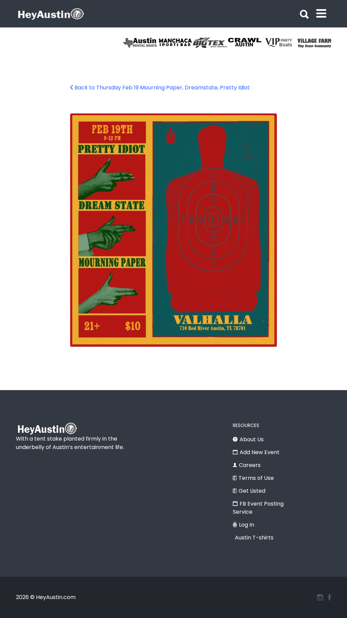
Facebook (329, 597)
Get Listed (252, 491)
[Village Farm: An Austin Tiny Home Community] (315, 43)
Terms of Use (256, 478)
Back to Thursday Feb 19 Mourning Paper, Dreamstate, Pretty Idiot (162, 87)
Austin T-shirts (254, 537)
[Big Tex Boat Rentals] (210, 43)
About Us (252, 439)
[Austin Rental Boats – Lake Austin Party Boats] (140, 43)
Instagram (320, 597)
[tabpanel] (315, 43)
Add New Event (260, 452)
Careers (250, 465)
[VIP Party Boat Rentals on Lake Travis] (280, 43)
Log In (246, 525)
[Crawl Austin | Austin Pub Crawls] (245, 43)
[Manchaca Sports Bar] (175, 43)
